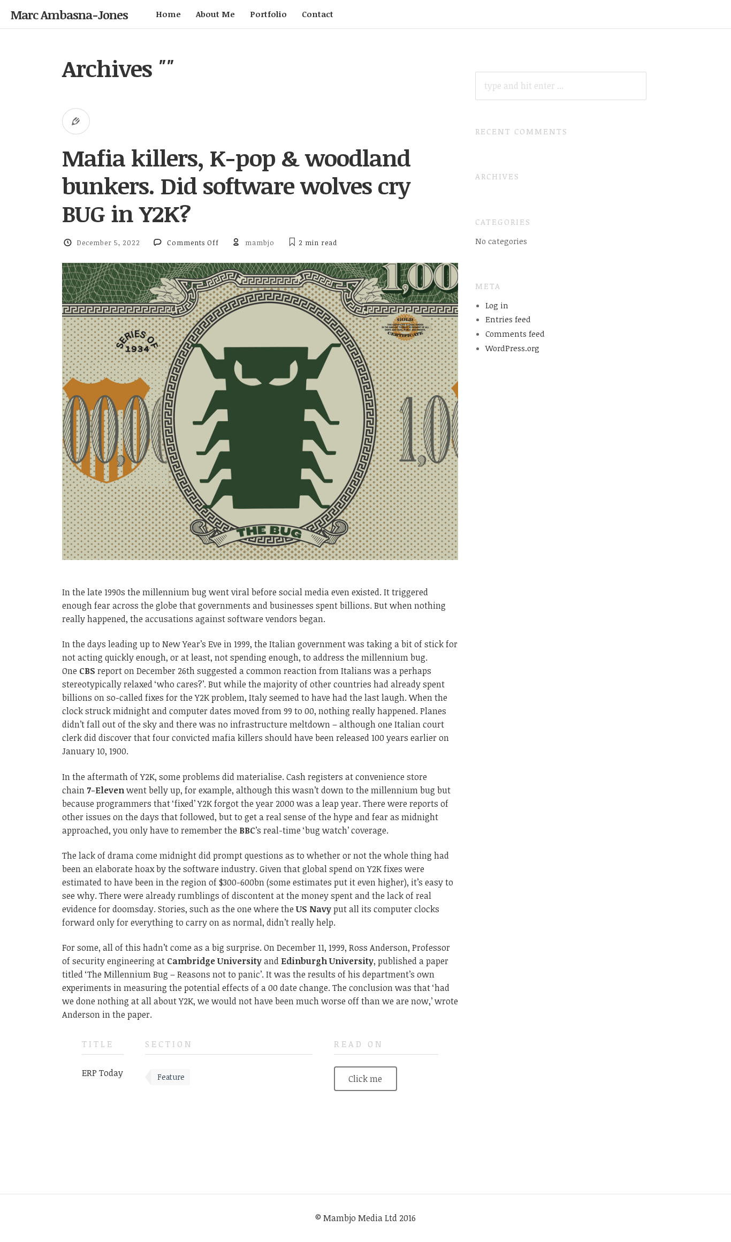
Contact (317, 14)
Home (168, 14)
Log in (496, 305)
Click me (365, 1079)
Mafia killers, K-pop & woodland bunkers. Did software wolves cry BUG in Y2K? (236, 185)
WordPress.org (512, 348)
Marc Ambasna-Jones (69, 14)
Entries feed (508, 319)
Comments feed (515, 333)
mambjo (260, 242)
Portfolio (268, 14)
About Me (215, 14)
